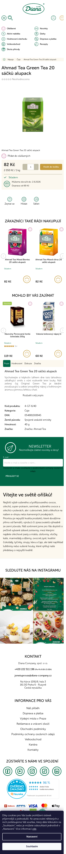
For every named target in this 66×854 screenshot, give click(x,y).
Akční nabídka (13, 33)
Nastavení (31, 836)
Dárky (42, 33)
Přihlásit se (12, 476)
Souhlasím (32, 846)
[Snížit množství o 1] (25, 167)
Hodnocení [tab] (17, 363)
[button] (17, 279)
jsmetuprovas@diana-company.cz (33, 675)
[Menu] (4, 18)
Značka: (35, 429)
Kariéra (33, 744)
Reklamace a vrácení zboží (33, 723)
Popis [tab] (6, 363)
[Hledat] (10, 18)
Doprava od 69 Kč (20, 185)
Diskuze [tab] (28, 363)
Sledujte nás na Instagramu (33, 570)
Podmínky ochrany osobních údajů (33, 734)
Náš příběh (33, 708)
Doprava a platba (48, 39)
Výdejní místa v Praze (33, 718)
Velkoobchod (13, 44)
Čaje (27, 410)
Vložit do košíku (51, 167)
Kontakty (33, 749)
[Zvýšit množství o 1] (36, 167)
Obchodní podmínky (33, 729)
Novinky (44, 28)
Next (62, 256)
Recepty (44, 44)
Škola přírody (13, 49)
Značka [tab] (37, 363)
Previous (3, 256)
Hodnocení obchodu (17, 39)
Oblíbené (11, 28)
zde (34, 828)
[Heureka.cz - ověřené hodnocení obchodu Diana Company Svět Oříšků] (33, 788)
